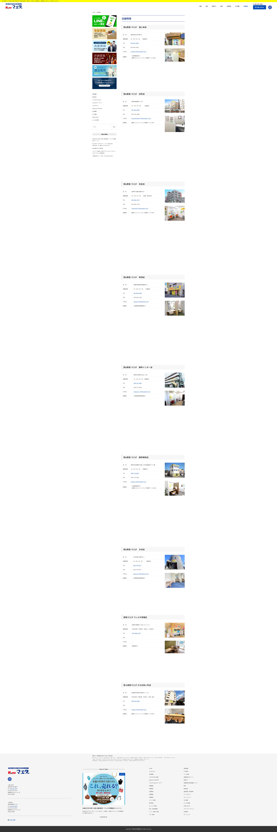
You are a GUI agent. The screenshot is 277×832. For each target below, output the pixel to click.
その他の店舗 (12, 820)
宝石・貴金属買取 (153, 809)
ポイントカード (187, 797)
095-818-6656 (136, 110)
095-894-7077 (136, 200)
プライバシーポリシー (189, 809)
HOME (150, 768)
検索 (114, 127)
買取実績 (186, 768)
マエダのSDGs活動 (153, 777)
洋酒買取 (151, 797)
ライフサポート (187, 794)
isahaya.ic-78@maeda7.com (142, 392)
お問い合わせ (95, 117)
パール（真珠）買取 (154, 811)
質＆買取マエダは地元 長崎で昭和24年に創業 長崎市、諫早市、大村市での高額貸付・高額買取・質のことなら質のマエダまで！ (31, 1)
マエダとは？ (95, 105)
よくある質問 (95, 120)
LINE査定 (186, 771)
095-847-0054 (135, 43)
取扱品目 (94, 97)
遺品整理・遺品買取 (188, 791)
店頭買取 (151, 794)
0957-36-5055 (135, 473)
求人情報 (94, 114)
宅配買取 (151, 788)
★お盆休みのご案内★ (97, 148)
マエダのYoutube (96, 100)
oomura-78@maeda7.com (141, 574)
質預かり (186, 780)
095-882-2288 (138, 293)
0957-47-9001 (138, 383)
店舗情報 (94, 94)
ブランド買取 (152, 800)
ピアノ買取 (151, 814)
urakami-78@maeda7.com (138, 51)
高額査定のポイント (188, 777)
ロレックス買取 (153, 806)
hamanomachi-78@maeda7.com (141, 118)
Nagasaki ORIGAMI (97, 108)
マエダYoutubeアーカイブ (155, 783)
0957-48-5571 (137, 565)
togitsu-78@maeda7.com (141, 301)
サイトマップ (187, 814)
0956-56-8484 (136, 701)
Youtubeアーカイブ (97, 102)
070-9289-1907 (136, 633)
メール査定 (186, 774)
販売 (185, 785)
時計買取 (151, 803)
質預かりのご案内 (138, 759)
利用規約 (186, 811)
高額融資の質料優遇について (191, 783)
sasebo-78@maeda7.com (139, 709)
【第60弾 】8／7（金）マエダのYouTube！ (103, 156)
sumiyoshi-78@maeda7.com (140, 208)
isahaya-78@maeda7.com (138, 482)
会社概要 (94, 111)
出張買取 (151, 791)
